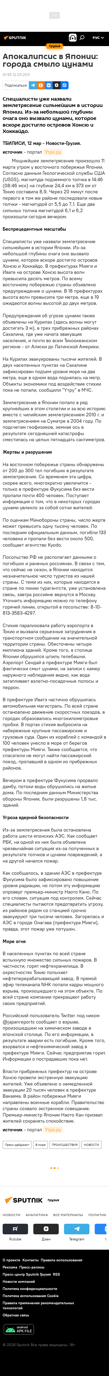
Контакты (30, 1260)
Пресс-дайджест (17, 1145)
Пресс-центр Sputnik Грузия (27, 1274)
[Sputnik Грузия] (16, 39)
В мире (40, 1145)
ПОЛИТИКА (98, 1214)
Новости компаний (19, 1281)
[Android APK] (19, 1330)
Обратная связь (16, 1315)
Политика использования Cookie (31, 1295)
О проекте (11, 1260)
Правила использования (61, 1260)
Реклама (10, 1267)
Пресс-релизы (31, 1267)
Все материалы (68, 1214)
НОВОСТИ (91, 1145)
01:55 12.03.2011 (16, 74)
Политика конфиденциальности (30, 1288)
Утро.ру (53, 152)
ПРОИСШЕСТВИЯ (65, 1145)
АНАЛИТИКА (37, 1214)
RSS (56, 1274)
